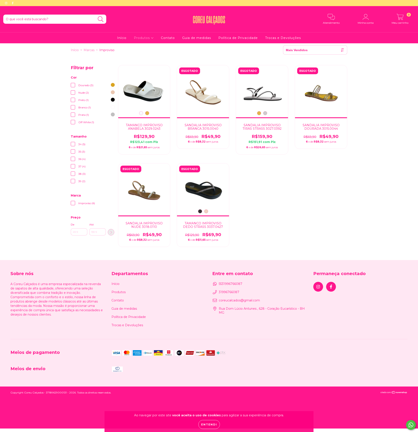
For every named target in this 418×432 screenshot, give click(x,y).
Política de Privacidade (238, 38)
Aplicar (111, 232)
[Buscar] (101, 19)
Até (91, 224)
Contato (168, 38)
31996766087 (229, 292)
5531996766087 (230, 284)
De (72, 224)
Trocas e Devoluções (283, 38)
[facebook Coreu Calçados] (12, 3)
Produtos (142, 38)
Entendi (209, 424)
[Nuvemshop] (394, 393)
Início (121, 38)
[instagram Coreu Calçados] (6, 3)
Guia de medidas (196, 38)
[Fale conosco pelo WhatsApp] (411, 425)
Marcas (89, 50)
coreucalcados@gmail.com (239, 300)
